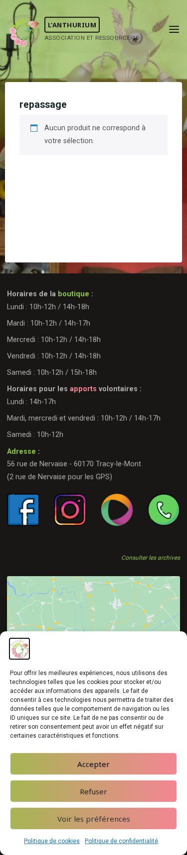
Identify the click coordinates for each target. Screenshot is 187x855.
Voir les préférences (93, 819)
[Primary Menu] (174, 30)
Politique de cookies (52, 841)
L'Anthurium (72, 24)
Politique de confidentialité (121, 841)
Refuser (93, 791)
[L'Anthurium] (23, 29)
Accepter (93, 764)
